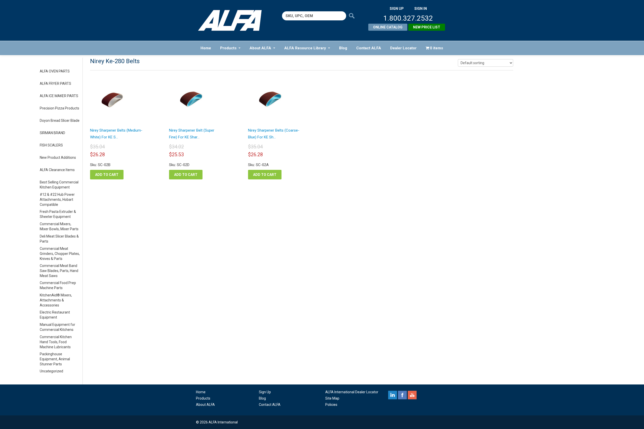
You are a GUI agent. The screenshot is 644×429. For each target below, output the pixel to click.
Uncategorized (51, 371)
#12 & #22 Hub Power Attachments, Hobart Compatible (57, 199)
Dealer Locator (403, 48)
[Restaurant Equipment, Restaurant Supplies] (233, 20)
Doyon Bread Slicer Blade (59, 121)
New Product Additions (58, 157)
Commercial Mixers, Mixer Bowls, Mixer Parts (59, 226)
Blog (343, 48)
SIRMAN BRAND (52, 133)
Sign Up (265, 392)
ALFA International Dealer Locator (351, 392)
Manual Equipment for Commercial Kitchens (57, 327)
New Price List (426, 27)
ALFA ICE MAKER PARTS (59, 96)
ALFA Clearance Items (57, 170)
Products (228, 48)
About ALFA (260, 48)
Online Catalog (388, 27)
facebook (402, 395)
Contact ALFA (368, 48)
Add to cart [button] (106, 175)
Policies (331, 405)
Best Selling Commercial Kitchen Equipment (59, 184)
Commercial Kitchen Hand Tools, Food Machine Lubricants (56, 342)
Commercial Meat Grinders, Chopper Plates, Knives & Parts (60, 254)
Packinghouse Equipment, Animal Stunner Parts (55, 359)
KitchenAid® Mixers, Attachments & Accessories (56, 300)
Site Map (332, 398)
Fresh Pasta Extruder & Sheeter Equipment (58, 214)
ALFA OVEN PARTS (55, 71)
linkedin (392, 395)
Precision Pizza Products (59, 108)
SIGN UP (397, 9)
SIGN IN (420, 9)
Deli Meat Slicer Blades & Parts (59, 238)
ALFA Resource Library (305, 48)
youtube (412, 395)
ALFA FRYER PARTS (55, 84)
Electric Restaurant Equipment (55, 314)
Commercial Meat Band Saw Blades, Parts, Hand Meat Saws (59, 271)
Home (205, 48)
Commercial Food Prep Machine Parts (58, 285)
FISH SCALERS (51, 145)
